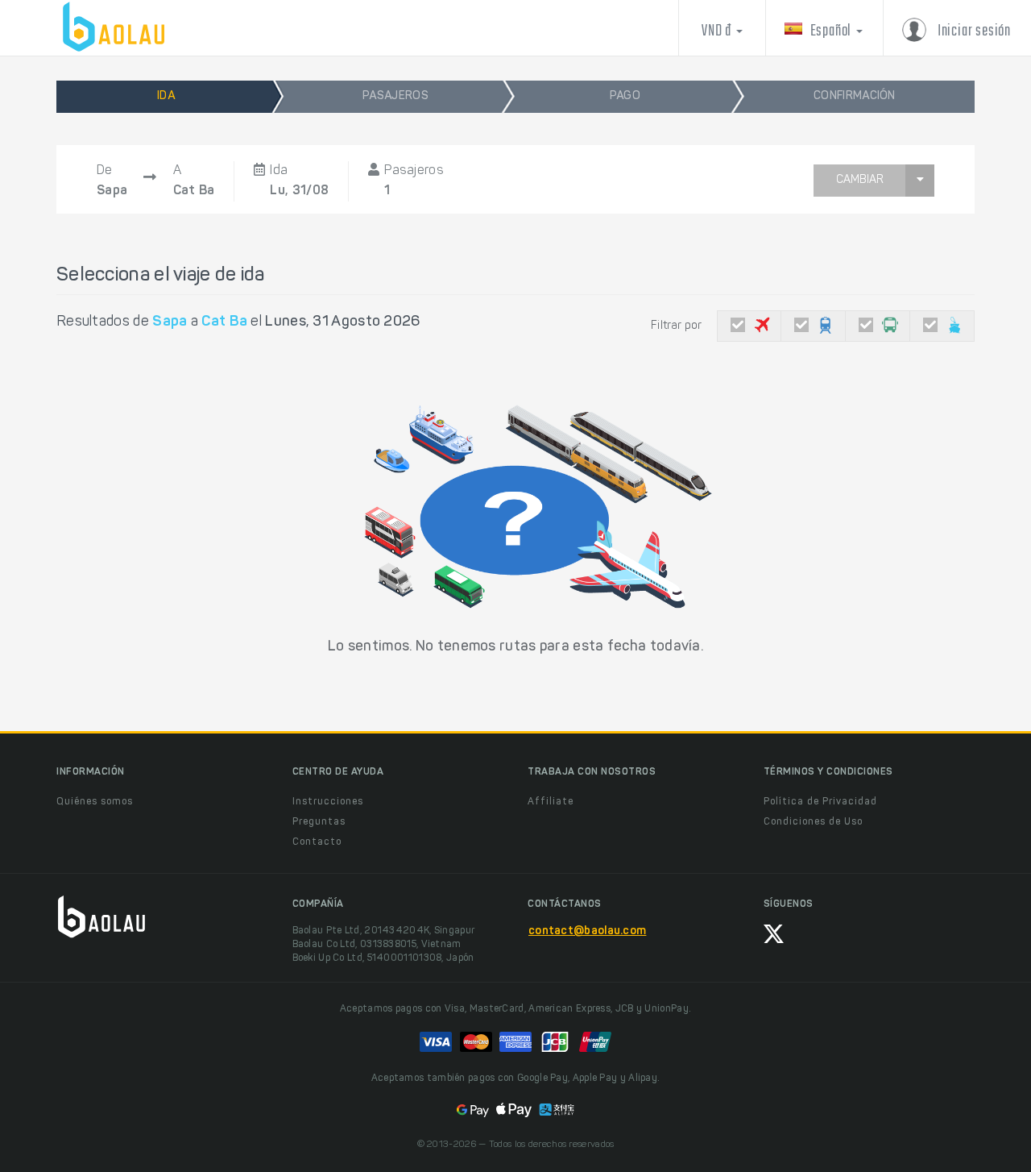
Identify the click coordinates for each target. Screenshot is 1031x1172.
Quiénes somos (94, 802)
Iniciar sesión (972, 31)
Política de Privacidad (820, 802)
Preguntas (319, 822)
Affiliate (550, 802)
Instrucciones (327, 802)
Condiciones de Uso (813, 822)
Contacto (317, 842)
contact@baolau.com (587, 931)
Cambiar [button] (860, 180)
